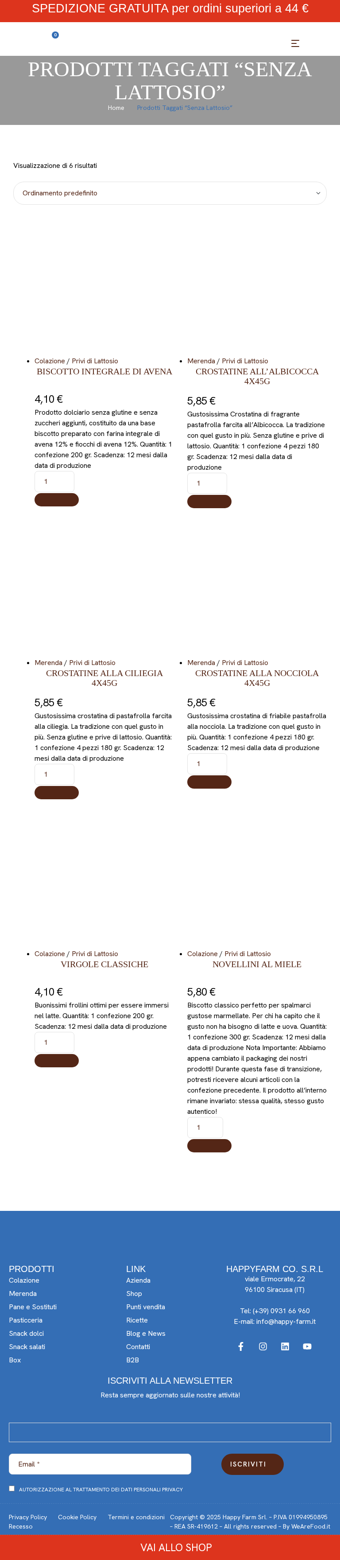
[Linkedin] (285, 1346)
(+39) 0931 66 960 (281, 1310)
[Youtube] (307, 1346)
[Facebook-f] (241, 1346)
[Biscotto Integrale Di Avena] (104, 286)
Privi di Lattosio (95, 361)
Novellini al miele (256, 964)
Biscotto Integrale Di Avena (104, 371)
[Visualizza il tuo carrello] (46, 45)
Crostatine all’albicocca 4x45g (257, 376)
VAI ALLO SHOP (175, 1547)
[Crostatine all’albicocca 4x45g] (257, 286)
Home (116, 108)
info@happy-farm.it (286, 1321)
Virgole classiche (104, 964)
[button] (57, 499)
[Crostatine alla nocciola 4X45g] (257, 587)
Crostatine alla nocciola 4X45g (257, 678)
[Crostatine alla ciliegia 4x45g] (104, 587)
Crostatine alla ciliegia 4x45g (104, 678)
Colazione (50, 361)
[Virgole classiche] (104, 879)
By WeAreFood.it (306, 1526)
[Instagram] (263, 1346)
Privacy (172, 1489)
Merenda (201, 361)
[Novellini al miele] (257, 879)
